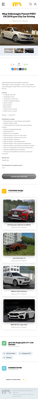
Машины (25, 21)
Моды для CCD (17, 21)
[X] (20, 69)
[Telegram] (18, 69)
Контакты (18, 396)
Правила (15, 394)
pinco (19, 394)
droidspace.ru (29, 390)
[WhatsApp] (25, 69)
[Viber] (23, 69)
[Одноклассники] (15, 69)
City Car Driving (10, 353)
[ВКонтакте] (12, 69)
